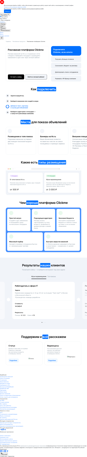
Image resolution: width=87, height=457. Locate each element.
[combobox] (4, 453)
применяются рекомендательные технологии (33, 446)
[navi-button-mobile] (1, 38)
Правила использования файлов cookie (32, 9)
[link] (3, 28)
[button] (1, 32)
